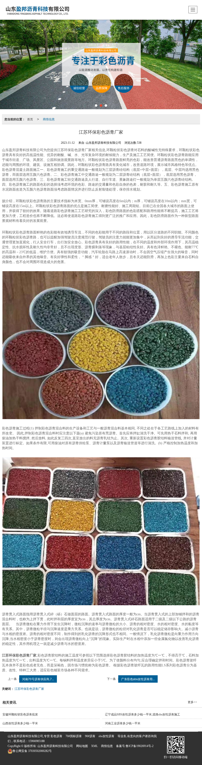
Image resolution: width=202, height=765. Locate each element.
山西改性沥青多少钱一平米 (20, 723)
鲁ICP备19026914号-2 (139, 746)
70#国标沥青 (74, 736)
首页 (30, 119)
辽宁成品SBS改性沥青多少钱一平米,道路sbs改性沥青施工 (142, 714)
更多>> (192, 702)
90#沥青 (90, 736)
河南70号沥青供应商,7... (38, 679)
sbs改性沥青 (106, 736)
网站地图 (82, 746)
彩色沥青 (56, 736)
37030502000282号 (32, 751)
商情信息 (49, 119)
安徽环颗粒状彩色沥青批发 (20, 714)
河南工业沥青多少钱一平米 (122, 723)
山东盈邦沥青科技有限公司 (55, 746)
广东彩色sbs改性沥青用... (138, 679)
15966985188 (36, 741)
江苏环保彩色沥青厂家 (29, 688)
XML (94, 746)
